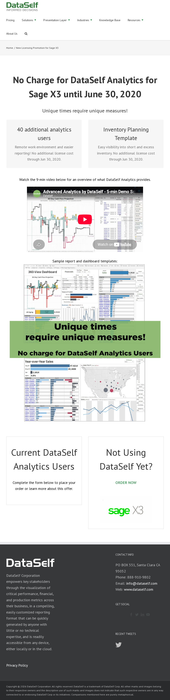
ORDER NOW (125, 482)
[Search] (26, 33)
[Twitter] (136, 614)
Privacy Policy (17, 665)
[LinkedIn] (142, 614)
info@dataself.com (141, 583)
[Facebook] (131, 614)
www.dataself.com (138, 589)
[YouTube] (148, 614)
